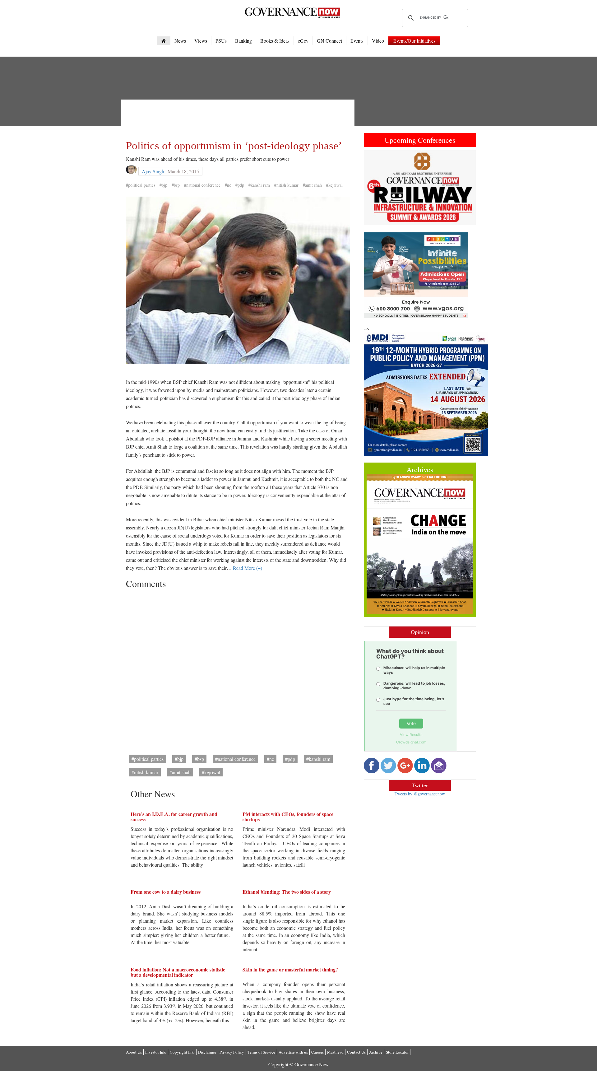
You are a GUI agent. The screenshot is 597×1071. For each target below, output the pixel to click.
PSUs (221, 40)
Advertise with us (293, 1052)
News (180, 40)
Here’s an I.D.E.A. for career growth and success (174, 816)
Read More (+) (247, 568)
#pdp (239, 185)
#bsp (176, 185)
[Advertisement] (239, 118)
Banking (243, 40)
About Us (134, 1052)
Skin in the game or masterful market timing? (290, 969)
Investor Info (155, 1052)
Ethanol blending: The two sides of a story (287, 891)
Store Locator (397, 1052)
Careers (317, 1052)
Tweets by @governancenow (420, 794)
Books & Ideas (274, 40)
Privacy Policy (232, 1052)
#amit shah (312, 185)
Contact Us (356, 1052)
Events (356, 40)
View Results (411, 734)
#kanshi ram (259, 185)
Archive (375, 1052)
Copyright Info (182, 1052)
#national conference (202, 185)
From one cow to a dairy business (166, 891)
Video (378, 40)
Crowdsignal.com (411, 742)
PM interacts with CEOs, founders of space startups (288, 816)
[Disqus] (238, 669)
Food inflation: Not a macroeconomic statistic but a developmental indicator (178, 972)
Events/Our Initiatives (414, 40)
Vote (411, 723)
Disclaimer (207, 1052)
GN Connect (329, 40)
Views (200, 40)
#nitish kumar (286, 185)
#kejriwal (334, 185)
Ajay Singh (153, 171)
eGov (303, 40)
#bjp (163, 185)
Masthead (335, 1052)
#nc (228, 185)
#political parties (140, 185)
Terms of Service (261, 1052)
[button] (372, 187)
